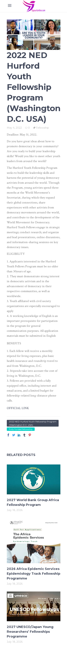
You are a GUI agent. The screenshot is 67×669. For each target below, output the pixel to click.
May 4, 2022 (14, 127)
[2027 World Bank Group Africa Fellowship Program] (33, 479)
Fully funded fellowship (21, 429)
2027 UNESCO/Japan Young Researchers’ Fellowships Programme (30, 631)
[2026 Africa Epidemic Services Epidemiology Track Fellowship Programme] (33, 540)
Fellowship (42, 127)
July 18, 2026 (15, 510)
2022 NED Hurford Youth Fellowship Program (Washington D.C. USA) (32, 423)
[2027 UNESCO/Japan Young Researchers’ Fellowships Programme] (33, 606)
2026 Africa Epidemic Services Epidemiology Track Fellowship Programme (33, 573)
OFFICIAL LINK (18, 408)
